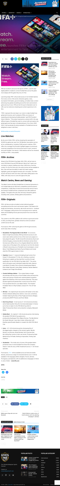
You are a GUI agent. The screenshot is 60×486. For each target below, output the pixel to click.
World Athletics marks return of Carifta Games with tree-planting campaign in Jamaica (30, 415)
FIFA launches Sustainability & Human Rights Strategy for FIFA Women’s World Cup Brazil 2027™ (20, 437)
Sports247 (10, 484)
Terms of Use (46, 484)
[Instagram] (6, 475)
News (10, 42)
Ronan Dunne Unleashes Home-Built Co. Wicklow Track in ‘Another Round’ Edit (55, 155)
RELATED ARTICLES (7, 422)
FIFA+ (10, 352)
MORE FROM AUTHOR (19, 422)
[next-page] (5, 444)
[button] (57, 13)
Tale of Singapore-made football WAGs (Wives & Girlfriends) (33, 466)
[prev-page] (2, 444)
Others (43, 133)
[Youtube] (13, 475)
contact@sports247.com (7, 471)
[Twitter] (15, 58)
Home (2, 16)
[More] (30, 403)
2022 (6, 16)
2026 (2, 432)
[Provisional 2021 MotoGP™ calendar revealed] (24, 474)
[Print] (26, 58)
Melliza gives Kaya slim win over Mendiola (9, 414)
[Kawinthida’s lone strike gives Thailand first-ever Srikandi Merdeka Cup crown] (7, 429)
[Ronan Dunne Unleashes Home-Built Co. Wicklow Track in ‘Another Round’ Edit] (55, 148)
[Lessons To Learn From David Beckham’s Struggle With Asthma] (24, 459)
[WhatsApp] (19, 58)
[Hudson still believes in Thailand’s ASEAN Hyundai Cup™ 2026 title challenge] (44, 92)
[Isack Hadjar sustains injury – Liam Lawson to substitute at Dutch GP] (45, 132)
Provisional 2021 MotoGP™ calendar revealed (33, 474)
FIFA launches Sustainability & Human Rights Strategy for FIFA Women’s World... (52, 74)
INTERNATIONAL (26, 12)
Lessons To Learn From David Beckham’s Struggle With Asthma (34, 459)
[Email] (22, 58)
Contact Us (52, 484)
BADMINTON (11, 12)
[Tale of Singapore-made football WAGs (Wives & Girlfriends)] (24, 466)
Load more (49, 99)
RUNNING (19, 12)
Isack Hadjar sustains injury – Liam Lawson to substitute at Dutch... (45, 138)
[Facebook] (12, 58)
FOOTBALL (4, 12)
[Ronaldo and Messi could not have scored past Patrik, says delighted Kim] (33, 429)
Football (6, 42)
